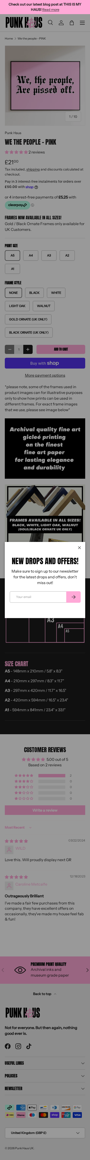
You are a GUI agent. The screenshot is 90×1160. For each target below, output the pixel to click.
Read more (50, 9)
